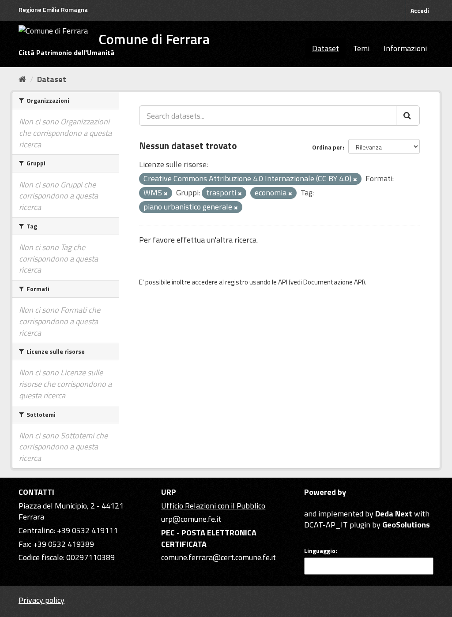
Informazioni (405, 48)
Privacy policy (41, 600)
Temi (361, 48)
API (282, 282)
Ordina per (327, 147)
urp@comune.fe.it (191, 519)
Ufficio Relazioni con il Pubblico (213, 506)
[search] (408, 115)
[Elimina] (355, 179)
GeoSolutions (406, 525)
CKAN (319, 503)
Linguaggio (319, 550)
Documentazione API (333, 282)
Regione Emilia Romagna (53, 9)
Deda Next (393, 514)
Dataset (325, 48)
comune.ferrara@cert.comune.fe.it (218, 557)
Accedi (420, 10)
